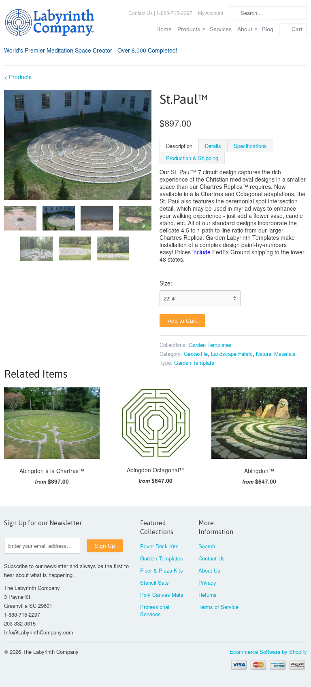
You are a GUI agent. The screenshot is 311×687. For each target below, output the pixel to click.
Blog (267, 29)
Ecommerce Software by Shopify (268, 651)
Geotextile (196, 353)
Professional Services (154, 610)
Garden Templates (210, 345)
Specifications (250, 146)
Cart (297, 29)
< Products (18, 77)
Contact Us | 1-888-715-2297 (160, 13)
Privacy (207, 582)
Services (221, 29)
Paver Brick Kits (159, 546)
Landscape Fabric (232, 353)
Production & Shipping (192, 158)
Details (213, 146)
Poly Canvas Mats (161, 594)
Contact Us (211, 558)
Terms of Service (218, 607)
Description (179, 146)
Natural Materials (276, 353)
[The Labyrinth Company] (52, 24)
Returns (207, 594)
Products (190, 29)
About (246, 29)
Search (206, 546)
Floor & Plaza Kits (161, 570)
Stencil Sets (154, 582)
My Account (210, 13)
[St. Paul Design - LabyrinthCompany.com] (77, 145)
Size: (166, 283)
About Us (209, 570)
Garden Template (194, 362)
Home (164, 29)
